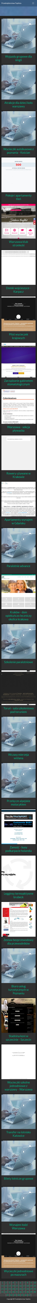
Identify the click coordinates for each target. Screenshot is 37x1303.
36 (20, 1292)
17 (24, 1286)
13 (9, 1286)
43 (15, 1295)
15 (17, 1286)
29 (31, 1289)
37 (24, 1292)
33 (9, 1292)
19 (31, 1286)
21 (2, 1289)
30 (35, 1289)
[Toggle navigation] (33, 3)
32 (6, 1292)
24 (13, 1289)
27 (24, 1289)
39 (31, 1292)
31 (2, 1292)
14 (13, 1286)
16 (20, 1286)
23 (9, 1289)
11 (2, 1286)
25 (17, 1289)
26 (20, 1289)
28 (27, 1289)
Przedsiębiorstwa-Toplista (11, 3)
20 (35, 1286)
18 (27, 1286)
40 (35, 1292)
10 (35, 1282)
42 (11, 1295)
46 (26, 1295)
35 (17, 1292)
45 (22, 1295)
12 (6, 1286)
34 (13, 1292)
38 (27, 1292)
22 (6, 1289)
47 (29, 1295)
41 (8, 1295)
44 (18, 1295)
